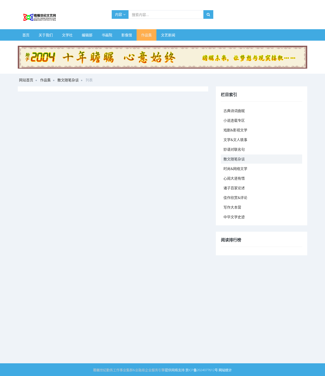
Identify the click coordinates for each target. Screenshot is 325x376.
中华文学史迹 (234, 216)
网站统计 (225, 370)
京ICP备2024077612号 (201, 370)
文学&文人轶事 (235, 139)
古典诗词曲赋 (234, 110)
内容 (119, 14)
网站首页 (26, 79)
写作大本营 (232, 207)
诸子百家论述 (234, 187)
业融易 (140, 370)
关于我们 (46, 35)
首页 (25, 35)
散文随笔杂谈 (68, 79)
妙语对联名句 (234, 149)
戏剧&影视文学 (235, 130)
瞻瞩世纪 (99, 370)
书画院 (107, 35)
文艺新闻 (168, 35)
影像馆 (126, 35)
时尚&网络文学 (235, 168)
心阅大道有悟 (234, 178)
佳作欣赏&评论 (235, 197)
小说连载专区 (234, 120)
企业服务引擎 (155, 370)
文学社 (67, 35)
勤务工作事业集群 (119, 370)
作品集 (146, 35)
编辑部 (87, 35)
